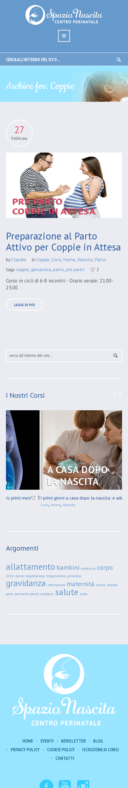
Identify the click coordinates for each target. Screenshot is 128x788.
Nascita (85, 259)
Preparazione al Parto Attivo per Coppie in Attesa (63, 241)
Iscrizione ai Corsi (100, 749)
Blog (98, 741)
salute (66, 591)
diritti (10, 576)
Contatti (64, 758)
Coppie (42, 259)
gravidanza (26, 583)
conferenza (88, 568)
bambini (68, 567)
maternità (80, 584)
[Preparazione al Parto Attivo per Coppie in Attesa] (64, 185)
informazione (56, 585)
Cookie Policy (61, 749)
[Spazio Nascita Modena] (64, 689)
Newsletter (73, 741)
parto (58, 269)
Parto (100, 259)
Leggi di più (24, 304)
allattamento (30, 566)
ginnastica (41, 269)
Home (69, 259)
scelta (84, 594)
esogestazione (35, 576)
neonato (112, 585)
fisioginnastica (56, 576)
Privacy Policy (25, 749)
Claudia (18, 259)
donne (19, 576)
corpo (105, 567)
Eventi (47, 741)
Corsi (56, 259)
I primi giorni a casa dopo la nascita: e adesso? (54, 498)
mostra (100, 585)
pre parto (75, 269)
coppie (22, 269)
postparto (47, 594)
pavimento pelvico (27, 594)
